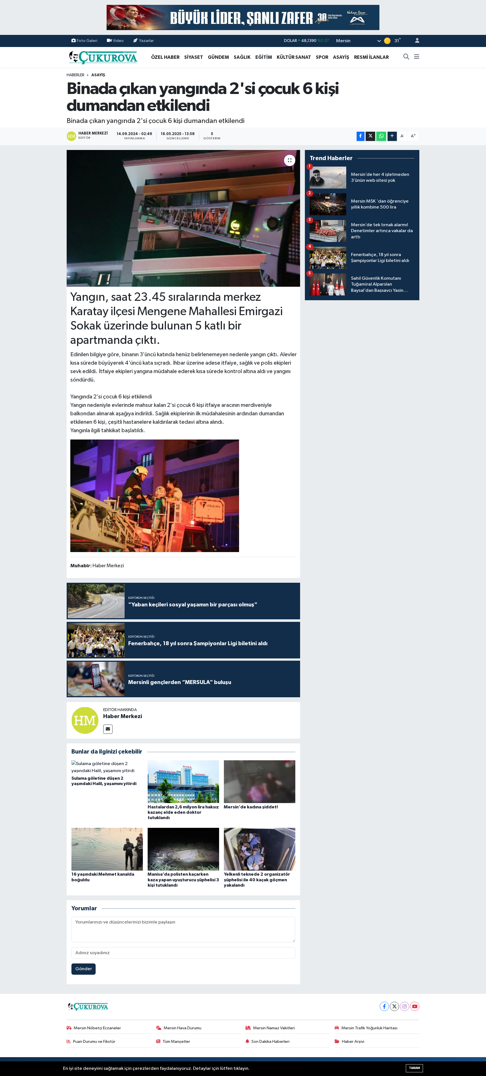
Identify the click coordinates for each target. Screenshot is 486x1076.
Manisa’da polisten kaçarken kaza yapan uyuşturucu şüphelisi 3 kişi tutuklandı (183, 879)
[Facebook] (384, 1006)
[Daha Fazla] (392, 136)
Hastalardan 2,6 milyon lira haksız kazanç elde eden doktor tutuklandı (183, 812)
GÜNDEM (218, 57)
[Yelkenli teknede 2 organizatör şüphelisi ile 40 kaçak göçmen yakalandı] (259, 849)
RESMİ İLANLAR (371, 57)
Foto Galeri (87, 41)
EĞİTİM (263, 57)
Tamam (414, 1068)
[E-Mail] (107, 729)
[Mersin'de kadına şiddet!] (259, 781)
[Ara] (406, 57)
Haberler (75, 75)
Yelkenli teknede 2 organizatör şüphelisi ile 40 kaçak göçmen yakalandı (257, 879)
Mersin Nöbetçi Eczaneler (97, 1028)
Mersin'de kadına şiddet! (251, 807)
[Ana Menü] (416, 57)
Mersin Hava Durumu (182, 1028)
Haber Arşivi (353, 1041)
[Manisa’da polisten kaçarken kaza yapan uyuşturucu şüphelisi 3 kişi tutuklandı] (183, 849)
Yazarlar (146, 41)
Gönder (83, 969)
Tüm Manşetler (176, 1041)
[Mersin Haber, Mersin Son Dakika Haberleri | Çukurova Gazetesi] (103, 57)
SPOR (322, 57)
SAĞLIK (242, 57)
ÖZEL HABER (165, 57)
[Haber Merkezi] (84, 720)
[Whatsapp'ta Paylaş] (381, 136)
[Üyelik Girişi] (414, 41)
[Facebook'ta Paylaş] (360, 136)
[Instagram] (404, 1006)
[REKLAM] (243, 17)
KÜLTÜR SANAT (294, 57)
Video (118, 41)
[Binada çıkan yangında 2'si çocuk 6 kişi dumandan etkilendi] (183, 218)
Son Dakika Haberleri (270, 1041)
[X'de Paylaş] (370, 136)
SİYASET (193, 57)
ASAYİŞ (341, 57)
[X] (394, 1006)
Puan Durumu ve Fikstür (94, 1041)
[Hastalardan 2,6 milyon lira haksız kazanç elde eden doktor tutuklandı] (183, 781)
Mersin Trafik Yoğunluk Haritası (369, 1028)
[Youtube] (414, 1006)
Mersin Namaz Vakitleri (274, 1028)
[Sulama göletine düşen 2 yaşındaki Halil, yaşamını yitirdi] (107, 767)
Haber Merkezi (122, 716)
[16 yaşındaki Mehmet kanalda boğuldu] (107, 849)
